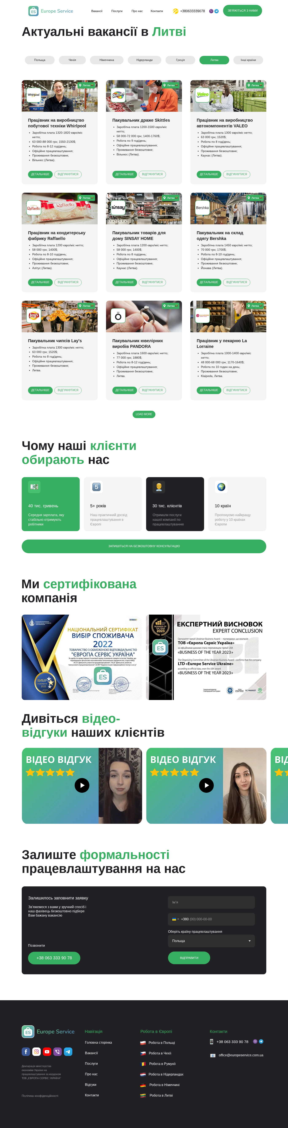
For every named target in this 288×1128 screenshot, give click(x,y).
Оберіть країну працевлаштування (195, 931)
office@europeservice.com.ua (241, 1055)
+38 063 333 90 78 (232, 1042)
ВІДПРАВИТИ (189, 958)
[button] (242, 10)
